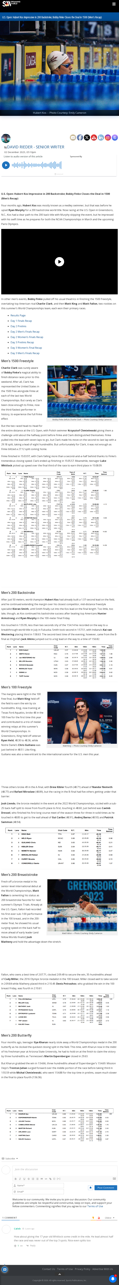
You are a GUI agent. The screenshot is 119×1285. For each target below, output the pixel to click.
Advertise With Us (102, 1269)
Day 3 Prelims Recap (22, 342)
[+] (58, 1178)
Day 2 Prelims (18, 326)
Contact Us (48, 1269)
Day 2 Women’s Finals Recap (27, 337)
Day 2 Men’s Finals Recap (25, 331)
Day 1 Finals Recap (21, 321)
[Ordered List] (33, 1179)
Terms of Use (95, 1206)
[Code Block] (46, 1179)
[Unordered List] (37, 1179)
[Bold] (15, 1179)
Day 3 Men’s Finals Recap (25, 353)
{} (54, 1178)
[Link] (50, 1179)
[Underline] (24, 1179)
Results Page (18, 315)
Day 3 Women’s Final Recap (26, 347)
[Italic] (20, 1179)
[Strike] (28, 1179)
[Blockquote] (42, 1179)
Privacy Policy (82, 1269)
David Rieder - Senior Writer (35, 146)
